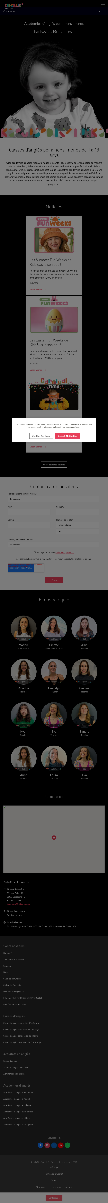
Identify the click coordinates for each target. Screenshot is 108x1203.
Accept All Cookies (67, 435)
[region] (54, 430)
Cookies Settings (41, 435)
